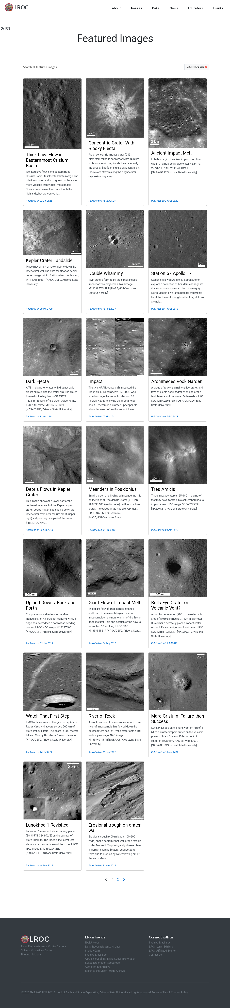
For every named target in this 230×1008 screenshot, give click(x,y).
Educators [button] (195, 8)
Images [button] (136, 8)
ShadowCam (92, 950)
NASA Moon (92, 942)
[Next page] (124, 879)
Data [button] (155, 8)
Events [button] (218, 8)
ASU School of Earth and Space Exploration (110, 958)
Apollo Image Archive (97, 966)
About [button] (116, 8)
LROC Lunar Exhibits (161, 946)
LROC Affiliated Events (162, 950)
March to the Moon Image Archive (105, 970)
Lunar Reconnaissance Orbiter (102, 946)
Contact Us (155, 954)
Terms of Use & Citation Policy (170, 992)
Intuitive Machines (96, 954)
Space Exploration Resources (102, 962)
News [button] (173, 8)
